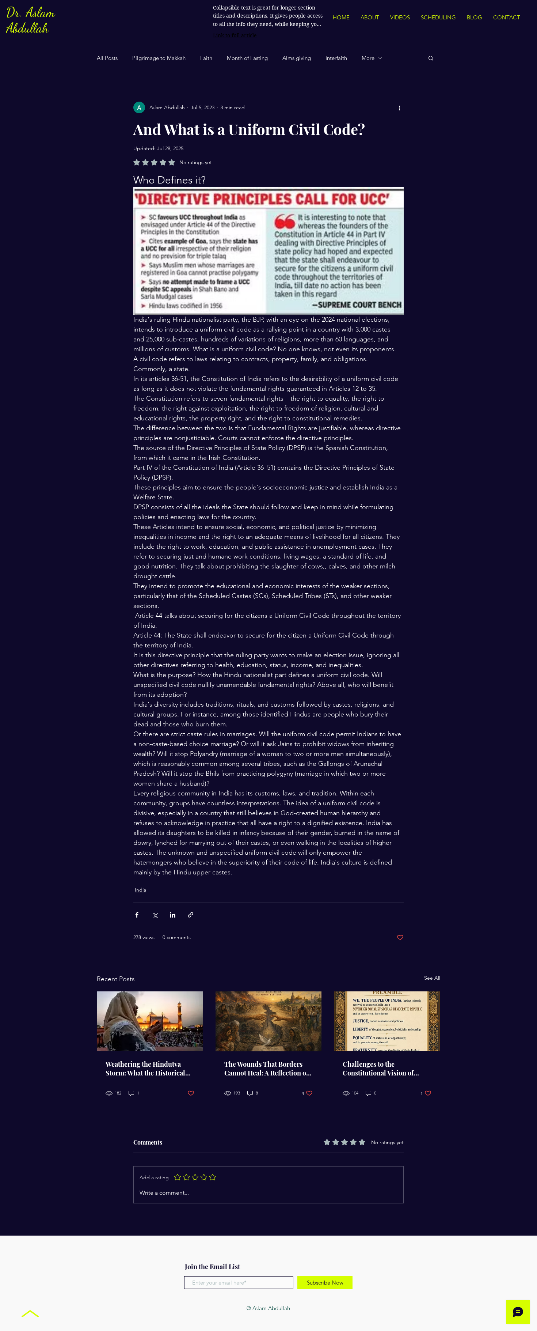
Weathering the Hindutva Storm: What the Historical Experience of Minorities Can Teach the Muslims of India (150, 1068)
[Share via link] (190, 914)
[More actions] (399, 107)
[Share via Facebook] (136, 914)
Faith (206, 57)
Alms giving (296, 57)
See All (432, 978)
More (368, 57)
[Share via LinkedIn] (172, 914)
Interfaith (336, 57)
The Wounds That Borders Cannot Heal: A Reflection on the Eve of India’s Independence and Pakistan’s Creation (268, 1068)
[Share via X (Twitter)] (154, 914)
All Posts (107, 57)
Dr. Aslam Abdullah (30, 20)
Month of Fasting (247, 57)
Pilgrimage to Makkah (159, 57)
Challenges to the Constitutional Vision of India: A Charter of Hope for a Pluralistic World (387, 1068)
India (140, 889)
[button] (430, 58)
